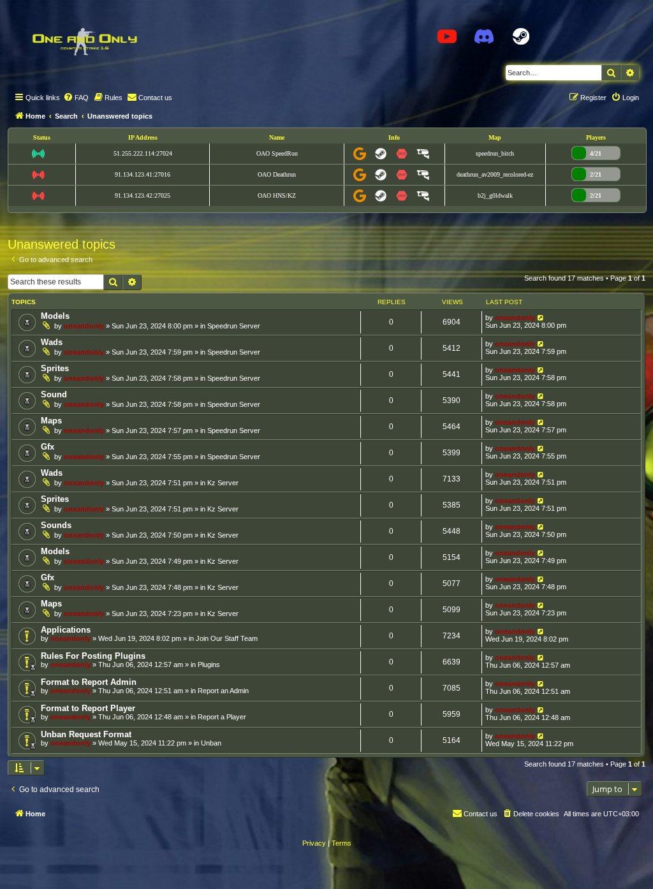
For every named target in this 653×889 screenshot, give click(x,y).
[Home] (84, 41)
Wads (51, 342)
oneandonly (84, 326)
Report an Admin (223, 690)
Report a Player (222, 717)
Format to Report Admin (88, 682)
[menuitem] (76, 97)
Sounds (56, 525)
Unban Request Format (86, 734)
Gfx (47, 447)
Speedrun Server (233, 326)
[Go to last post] (541, 317)
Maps (51, 420)
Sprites (55, 368)
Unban (211, 743)
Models (55, 316)
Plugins (209, 664)
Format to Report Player (88, 708)
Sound (54, 394)
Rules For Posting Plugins (93, 656)
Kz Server (222, 483)
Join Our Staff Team (227, 638)
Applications (66, 630)
